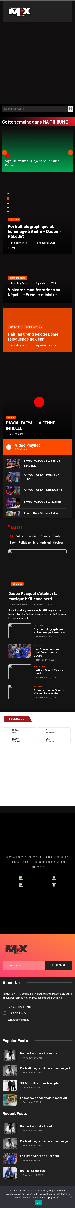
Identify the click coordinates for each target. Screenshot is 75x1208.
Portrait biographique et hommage (44, 1141)
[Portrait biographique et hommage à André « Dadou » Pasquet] (19, 630)
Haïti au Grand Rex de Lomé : (48, 671)
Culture (14, 220)
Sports (38, 646)
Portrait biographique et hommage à (45, 1068)
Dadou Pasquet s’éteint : (37, 1126)
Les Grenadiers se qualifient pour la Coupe (46, 652)
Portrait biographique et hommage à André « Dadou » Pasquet (34, 231)
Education (15, 327)
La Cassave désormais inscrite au (43, 1098)
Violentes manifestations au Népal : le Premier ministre (34, 292)
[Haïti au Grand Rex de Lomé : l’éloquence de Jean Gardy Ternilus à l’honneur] (19, 671)
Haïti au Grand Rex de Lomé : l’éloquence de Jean (34, 336)
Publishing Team (19, 242)
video (11, 417)
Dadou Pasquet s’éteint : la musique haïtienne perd (33, 596)
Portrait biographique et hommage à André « (49, 630)
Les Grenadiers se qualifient (39, 1156)
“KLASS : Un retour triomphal (40, 1083)
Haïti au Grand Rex (33, 1171)
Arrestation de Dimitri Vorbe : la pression (49, 691)
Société (38, 687)
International (17, 278)
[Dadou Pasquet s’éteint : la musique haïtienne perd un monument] (37, 568)
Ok (38, 1202)
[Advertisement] (37, 64)
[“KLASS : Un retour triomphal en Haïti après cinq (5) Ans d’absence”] (10, 1085)
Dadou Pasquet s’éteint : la (38, 1053)
